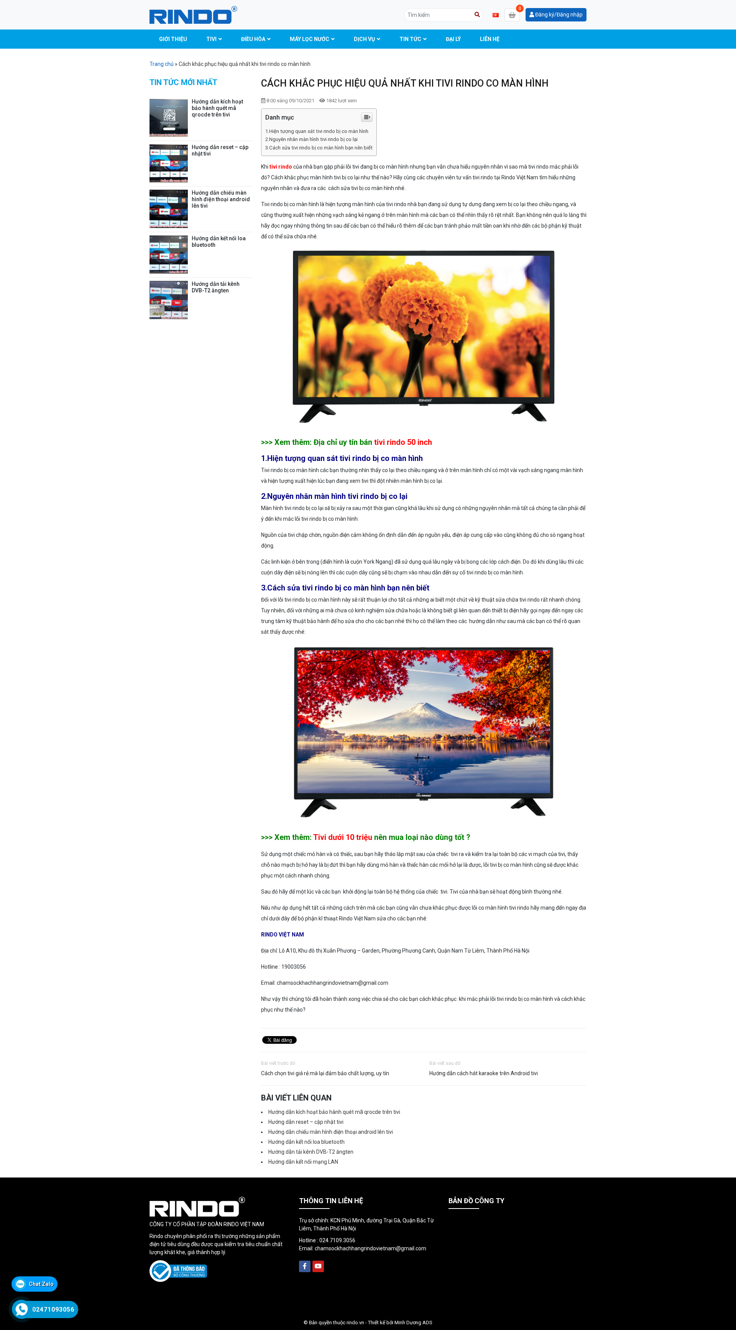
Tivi (211, 39)
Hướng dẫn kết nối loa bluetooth (306, 1142)
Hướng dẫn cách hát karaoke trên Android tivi (483, 1073)
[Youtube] (318, 1266)
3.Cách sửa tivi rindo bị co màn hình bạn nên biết (319, 148)
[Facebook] (304, 1266)
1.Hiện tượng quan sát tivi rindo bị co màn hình (316, 131)
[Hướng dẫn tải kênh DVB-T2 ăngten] (169, 300)
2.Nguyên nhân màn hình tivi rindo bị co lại (311, 139)
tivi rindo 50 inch (403, 442)
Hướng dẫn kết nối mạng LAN (303, 1162)
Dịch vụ (364, 39)
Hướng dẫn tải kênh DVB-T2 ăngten (310, 1152)
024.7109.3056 (337, 1240)
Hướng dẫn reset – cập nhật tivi (305, 1122)
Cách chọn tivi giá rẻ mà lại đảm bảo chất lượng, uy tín (325, 1073)
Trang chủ (162, 64)
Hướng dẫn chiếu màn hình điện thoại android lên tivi (330, 1132)
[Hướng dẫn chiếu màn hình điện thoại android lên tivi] (169, 209)
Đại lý (453, 39)
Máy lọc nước (309, 39)
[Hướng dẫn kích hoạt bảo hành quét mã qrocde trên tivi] (169, 117)
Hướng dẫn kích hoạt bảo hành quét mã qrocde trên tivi (334, 1112)
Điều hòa (253, 39)
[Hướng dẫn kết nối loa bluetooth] (169, 254)
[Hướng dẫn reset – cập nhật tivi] (169, 163)
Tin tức (410, 39)
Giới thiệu (173, 39)
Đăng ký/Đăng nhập (558, 14)
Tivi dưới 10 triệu (342, 837)
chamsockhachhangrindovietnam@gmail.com (370, 1248)
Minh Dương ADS (413, 1322)
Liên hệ (489, 39)
